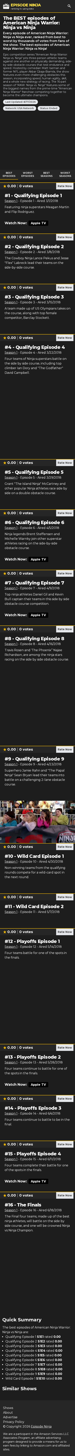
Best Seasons (46, 174)
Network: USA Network (19, 108)
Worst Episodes (27, 174)
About (8, 1412)
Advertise (10, 1417)
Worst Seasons (65, 174)
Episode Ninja (41, 1426)
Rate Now (65, 186)
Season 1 (11, 201)
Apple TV (38, 223)
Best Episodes (9, 174)
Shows (8, 1408)
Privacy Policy (13, 1422)
